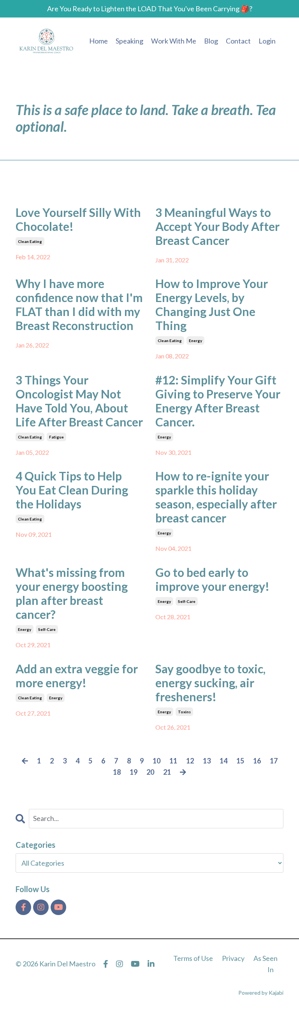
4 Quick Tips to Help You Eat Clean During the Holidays (72, 490)
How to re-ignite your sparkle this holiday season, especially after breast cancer (216, 497)
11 (173, 760)
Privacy (233, 958)
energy (195, 340)
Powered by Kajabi (260, 992)
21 (167, 772)
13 (207, 760)
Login (267, 41)
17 (274, 760)
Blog (211, 41)
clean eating (30, 241)
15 (240, 760)
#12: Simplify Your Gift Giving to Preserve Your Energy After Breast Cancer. (217, 401)
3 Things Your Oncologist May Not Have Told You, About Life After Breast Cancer (79, 401)
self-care (47, 629)
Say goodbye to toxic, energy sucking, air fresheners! (210, 683)
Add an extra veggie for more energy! (77, 676)
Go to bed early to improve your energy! (212, 579)
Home (98, 41)
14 (223, 760)
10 (156, 760)
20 (150, 772)
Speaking (129, 41)
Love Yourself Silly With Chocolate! (78, 219)
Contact (238, 41)
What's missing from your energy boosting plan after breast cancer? (72, 593)
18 (117, 772)
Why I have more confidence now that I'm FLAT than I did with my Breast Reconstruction (79, 304)
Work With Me (173, 41)
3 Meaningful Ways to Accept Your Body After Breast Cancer (217, 226)
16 (257, 760)
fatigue (56, 437)
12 (190, 760)
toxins (184, 711)
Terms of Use (193, 958)
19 (133, 772)
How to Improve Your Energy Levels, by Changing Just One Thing (211, 304)
